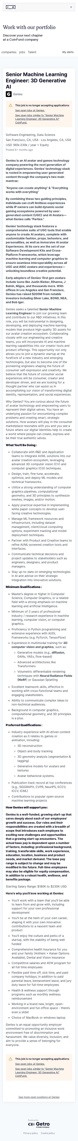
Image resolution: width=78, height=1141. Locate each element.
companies (8, 52)
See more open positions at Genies (39, 1097)
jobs (22, 52)
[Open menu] (55, 7)
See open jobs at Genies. (30, 110)
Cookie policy (48, 1133)
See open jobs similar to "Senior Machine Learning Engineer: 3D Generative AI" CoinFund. (39, 119)
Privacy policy (30, 1133)
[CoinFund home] (19, 7)
